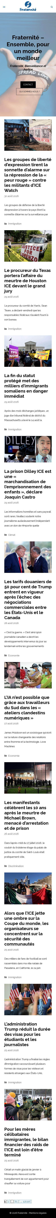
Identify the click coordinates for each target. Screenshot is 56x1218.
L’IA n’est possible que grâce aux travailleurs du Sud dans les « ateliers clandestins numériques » (27, 707)
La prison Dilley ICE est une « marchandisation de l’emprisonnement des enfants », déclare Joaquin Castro (27, 484)
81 (16, 1201)
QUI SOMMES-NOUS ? (29, 91)
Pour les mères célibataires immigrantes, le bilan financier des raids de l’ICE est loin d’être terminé (26, 1142)
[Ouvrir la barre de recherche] (52, 7)
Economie (14, 655)
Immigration (14, 223)
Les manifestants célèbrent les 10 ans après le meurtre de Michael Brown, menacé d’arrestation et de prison (26, 815)
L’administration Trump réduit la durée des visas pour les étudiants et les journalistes (27, 1034)
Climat (11, 534)
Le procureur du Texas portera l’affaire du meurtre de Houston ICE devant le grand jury (27, 280)
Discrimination (16, 866)
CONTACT (28, 84)
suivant (25, 1201)
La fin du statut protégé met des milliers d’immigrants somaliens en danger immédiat (26, 386)
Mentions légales (37, 1213)
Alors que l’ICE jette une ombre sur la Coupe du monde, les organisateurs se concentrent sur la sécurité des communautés (26, 929)
